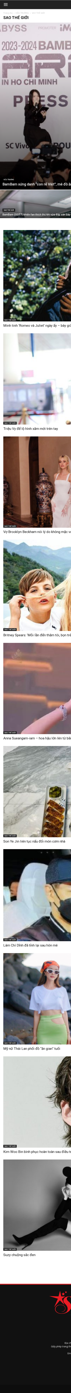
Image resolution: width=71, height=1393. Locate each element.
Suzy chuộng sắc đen (19, 1255)
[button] (5, 4)
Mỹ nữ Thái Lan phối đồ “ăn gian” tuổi (31, 1049)
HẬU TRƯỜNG (22, 13)
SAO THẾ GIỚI (9, 210)
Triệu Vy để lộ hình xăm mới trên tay (30, 429)
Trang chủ (8, 13)
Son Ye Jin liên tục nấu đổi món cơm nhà (34, 841)
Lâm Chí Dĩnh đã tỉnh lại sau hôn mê (30, 945)
